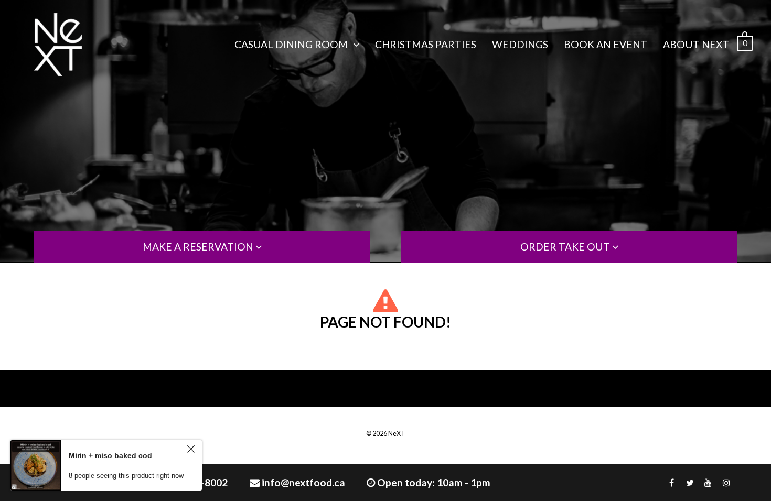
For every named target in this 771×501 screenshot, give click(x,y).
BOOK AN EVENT (605, 44)
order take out (566, 247)
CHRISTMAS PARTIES (425, 44)
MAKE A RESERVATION (199, 247)
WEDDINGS (520, 44)
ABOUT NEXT (696, 44)
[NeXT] (58, 44)
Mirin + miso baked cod (110, 455)
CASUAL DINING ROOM (291, 44)
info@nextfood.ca (303, 482)
